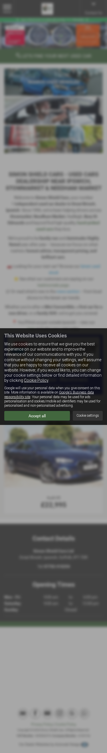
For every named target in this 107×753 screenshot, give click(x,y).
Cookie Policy (36, 380)
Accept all (37, 416)
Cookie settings (87, 416)
